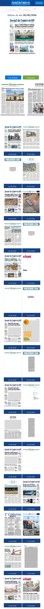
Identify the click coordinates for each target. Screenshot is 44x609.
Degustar (31, 78)
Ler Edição (13, 78)
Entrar (39, 3)
